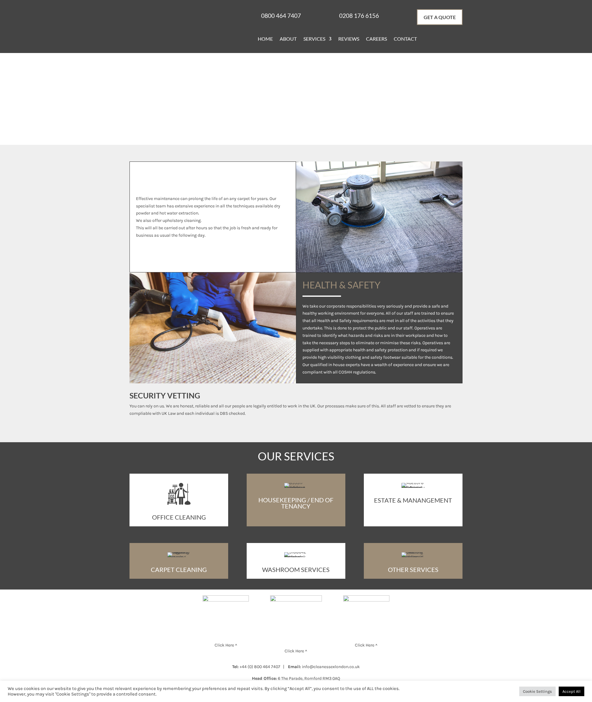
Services (314, 39)
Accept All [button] (571, 691)
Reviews (348, 39)
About (288, 39)
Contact (405, 39)
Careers (376, 39)
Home (265, 39)
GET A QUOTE (440, 17)
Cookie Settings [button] (537, 691)
